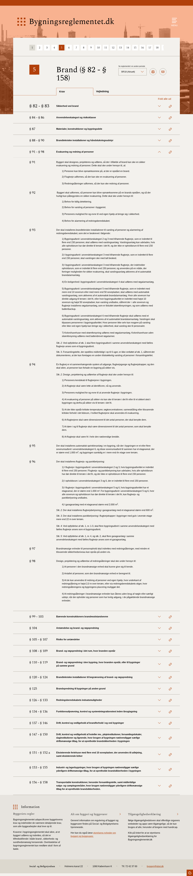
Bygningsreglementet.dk (71, 22)
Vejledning (102, 91)
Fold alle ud (164, 98)
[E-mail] (162, 71)
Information (30, 807)
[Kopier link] (170, 106)
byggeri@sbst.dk (155, 866)
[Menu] (173, 20)
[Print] (153, 71)
